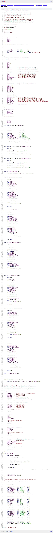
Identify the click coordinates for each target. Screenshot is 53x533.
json (51, 531)
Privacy (9, 531)
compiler (45, 5)
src (37, 5)
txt (48, 531)
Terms (12, 531)
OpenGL (40, 5)
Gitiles (6, 531)
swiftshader (3, 5)
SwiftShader (10, 5)
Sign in (51, 1)
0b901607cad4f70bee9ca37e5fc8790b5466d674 (24, 5)
